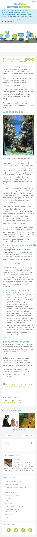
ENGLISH (34, 1)
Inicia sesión (12, 7)
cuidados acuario (16, 384)
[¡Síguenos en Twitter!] (15, 530)
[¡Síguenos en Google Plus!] (22, 530)
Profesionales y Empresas (15, 506)
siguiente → (28, 435)
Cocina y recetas (12, 484)
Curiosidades (10, 492)
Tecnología (10, 514)
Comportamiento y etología (16, 487)
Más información (7, 21)
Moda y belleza (11, 501)
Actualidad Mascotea (13, 59)
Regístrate (24, 7)
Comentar (13, 402)
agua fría (9, 386)
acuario (14, 386)
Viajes (8, 517)
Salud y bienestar (12, 512)
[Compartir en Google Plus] (32, 59)
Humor (8, 498)
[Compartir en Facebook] (26, 59)
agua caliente (22, 386)
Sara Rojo (24, 61)
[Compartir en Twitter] (29, 59)
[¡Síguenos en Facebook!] (8, 530)
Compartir (20, 402)
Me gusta (6, 402)
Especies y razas (12, 495)
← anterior (8, 435)
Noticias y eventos (12, 503)
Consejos (9, 490)
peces (8, 384)
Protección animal (12, 509)
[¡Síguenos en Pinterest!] (29, 530)
